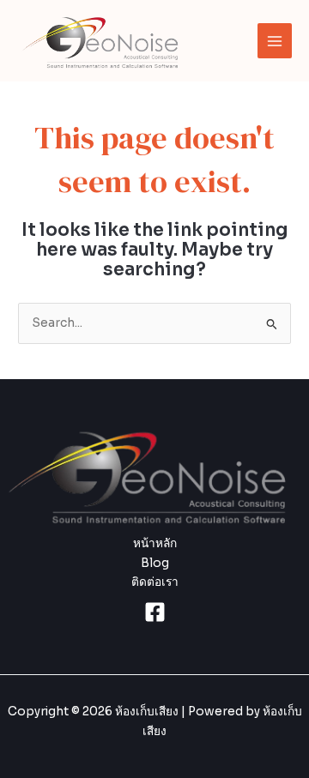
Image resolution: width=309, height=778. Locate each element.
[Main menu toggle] (275, 40)
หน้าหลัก (155, 543)
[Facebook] (155, 612)
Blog (155, 563)
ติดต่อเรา (155, 582)
